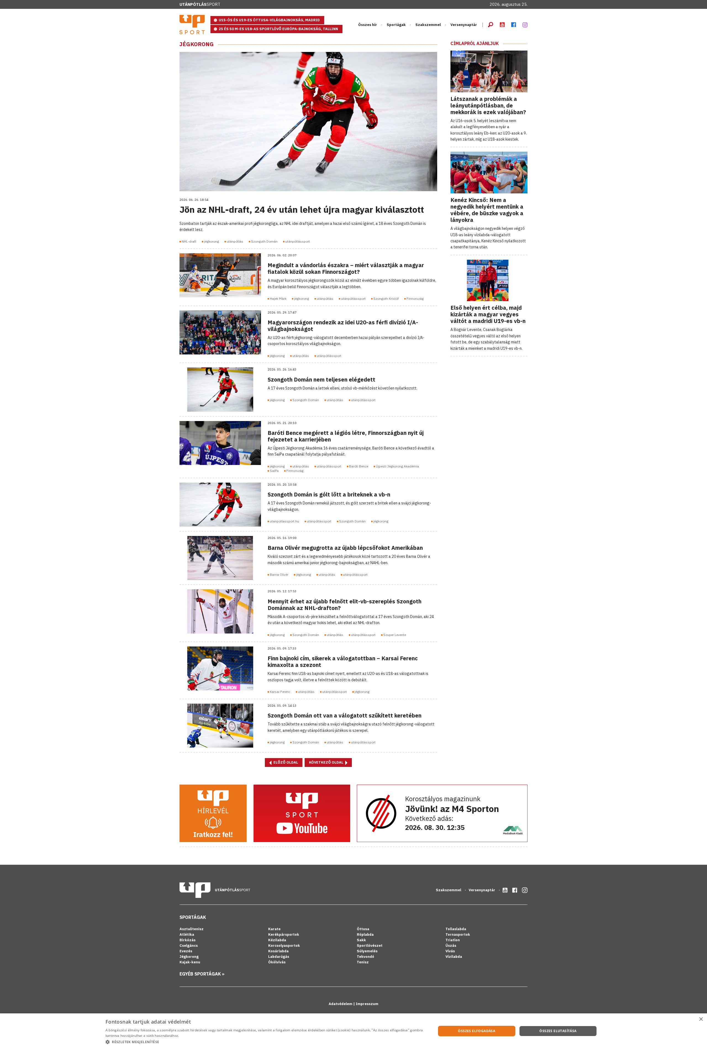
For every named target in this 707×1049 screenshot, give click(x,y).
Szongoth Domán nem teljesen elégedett (321, 379)
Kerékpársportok (283, 934)
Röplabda (365, 934)
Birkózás (188, 940)
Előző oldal (285, 762)
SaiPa (274, 471)
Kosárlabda (278, 951)
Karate (274, 929)
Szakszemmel (428, 24)
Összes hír (367, 24)
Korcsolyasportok (284, 945)
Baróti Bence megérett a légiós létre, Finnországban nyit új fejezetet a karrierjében (346, 436)
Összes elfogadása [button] (476, 1031)
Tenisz (363, 962)
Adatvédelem (341, 1003)
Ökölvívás (277, 962)
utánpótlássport (297, 241)
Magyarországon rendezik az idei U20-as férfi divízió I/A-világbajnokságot (343, 326)
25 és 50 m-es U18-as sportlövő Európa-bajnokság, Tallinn (278, 29)
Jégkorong (197, 44)
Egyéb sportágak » (202, 974)
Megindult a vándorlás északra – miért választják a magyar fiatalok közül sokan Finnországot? (346, 268)
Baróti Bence (358, 466)
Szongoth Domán (264, 241)
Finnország (415, 298)
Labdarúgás (278, 956)
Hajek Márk (278, 298)
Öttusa (363, 929)
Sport (200, 4)
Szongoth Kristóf (386, 298)
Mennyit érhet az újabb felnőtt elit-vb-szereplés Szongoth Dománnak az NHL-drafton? (344, 605)
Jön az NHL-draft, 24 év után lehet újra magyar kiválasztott (302, 209)
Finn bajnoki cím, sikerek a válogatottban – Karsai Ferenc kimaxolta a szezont (343, 661)
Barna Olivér (279, 574)
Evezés (186, 951)
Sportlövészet (369, 945)
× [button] (701, 1019)
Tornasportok (457, 934)
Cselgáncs (189, 945)
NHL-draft (189, 241)
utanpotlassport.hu (284, 521)
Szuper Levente (394, 635)
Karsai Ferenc (280, 692)
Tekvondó (365, 956)
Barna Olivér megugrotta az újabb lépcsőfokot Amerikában (345, 547)
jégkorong (211, 241)
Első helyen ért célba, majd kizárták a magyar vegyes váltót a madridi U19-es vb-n (488, 314)
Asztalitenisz (192, 929)
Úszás (450, 945)
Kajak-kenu (190, 962)
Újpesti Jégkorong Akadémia (397, 466)
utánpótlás (235, 241)
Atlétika (187, 934)
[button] (265, 1042)
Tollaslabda (455, 929)
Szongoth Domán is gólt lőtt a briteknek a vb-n (329, 494)
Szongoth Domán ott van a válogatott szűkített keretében (344, 715)
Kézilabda (277, 940)
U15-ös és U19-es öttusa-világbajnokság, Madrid (269, 20)
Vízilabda (453, 956)
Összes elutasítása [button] (557, 1031)
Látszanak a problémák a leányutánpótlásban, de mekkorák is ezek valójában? (488, 105)
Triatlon (452, 940)
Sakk (361, 940)
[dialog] (353, 1031)
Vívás (450, 951)
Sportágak (193, 917)
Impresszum (367, 1003)
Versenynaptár (463, 24)
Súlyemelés (367, 951)
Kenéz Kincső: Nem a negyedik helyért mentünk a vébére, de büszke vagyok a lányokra (486, 210)
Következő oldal (326, 762)
